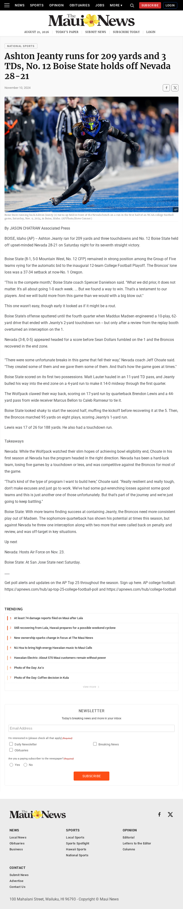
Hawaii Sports (76, 849)
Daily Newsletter (26, 744)
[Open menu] (7, 5)
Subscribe (150, 5)
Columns (129, 849)
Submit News (95, 32)
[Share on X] (174, 87)
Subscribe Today (126, 32)
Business (16, 849)
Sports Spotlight (77, 843)
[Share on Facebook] (166, 87)
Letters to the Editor (137, 843)
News (19, 5)
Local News (18, 837)
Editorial (129, 837)
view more (90, 686)
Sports (36, 5)
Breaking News (108, 744)
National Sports (21, 46)
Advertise (17, 881)
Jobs (99, 5)
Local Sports (75, 837)
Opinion (56, 5)
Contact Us (17, 887)
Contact (17, 868)
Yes (17, 765)
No (31, 765)
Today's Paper (67, 32)
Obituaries (80, 5)
